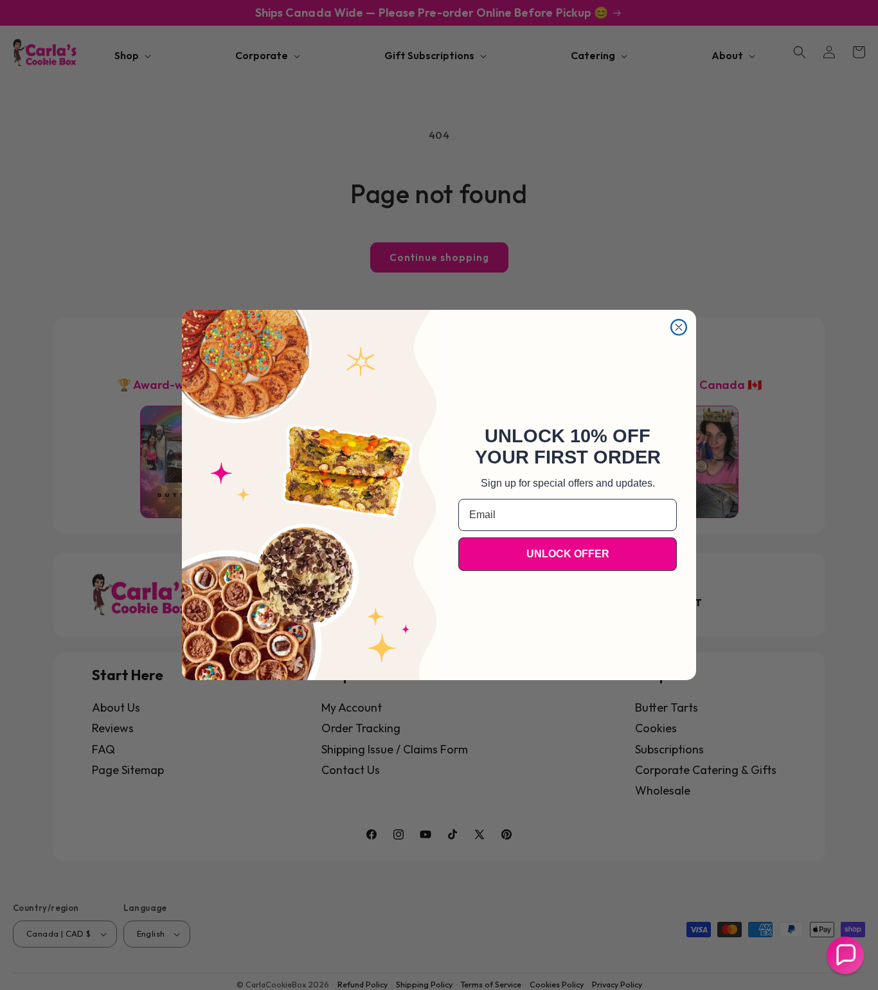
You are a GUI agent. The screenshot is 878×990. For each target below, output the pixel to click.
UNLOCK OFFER (567, 553)
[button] (845, 955)
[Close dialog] (678, 327)
